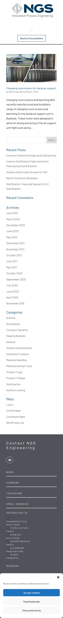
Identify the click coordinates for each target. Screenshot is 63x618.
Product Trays (14, 372)
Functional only (31, 601)
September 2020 (16, 279)
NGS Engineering (17, 91)
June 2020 (12, 291)
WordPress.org (15, 422)
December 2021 (15, 243)
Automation (13, 324)
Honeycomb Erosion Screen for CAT (26, 172)
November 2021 (15, 249)
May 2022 (11, 237)
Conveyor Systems (17, 329)
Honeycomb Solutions (19, 347)
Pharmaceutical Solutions (17, 523)
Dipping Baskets (15, 335)
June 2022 (12, 231)
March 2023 (13, 219)
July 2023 (12, 213)
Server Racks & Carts (18, 543)
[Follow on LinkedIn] (9, 460)
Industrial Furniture (17, 354)
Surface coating (15, 390)
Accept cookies (31, 592)
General (10, 342)
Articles (10, 317)
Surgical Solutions (14, 536)
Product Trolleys (15, 378)
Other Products (12, 556)
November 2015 (15, 303)
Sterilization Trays (17, 529)
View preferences (31, 610)
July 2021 (11, 261)
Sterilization (13, 384)
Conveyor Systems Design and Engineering (31, 155)
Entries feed (13, 410)
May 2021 (11, 267)
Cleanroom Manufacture (15, 549)
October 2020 (14, 273)
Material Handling (16, 360)
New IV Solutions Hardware (22, 178)
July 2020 (12, 285)
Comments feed (15, 416)
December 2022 (15, 225)
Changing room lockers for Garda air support (31, 88)
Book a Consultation (31, 38)
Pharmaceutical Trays (19, 366)
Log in (9, 404)
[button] (58, 577)
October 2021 (14, 255)
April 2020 (12, 297)
